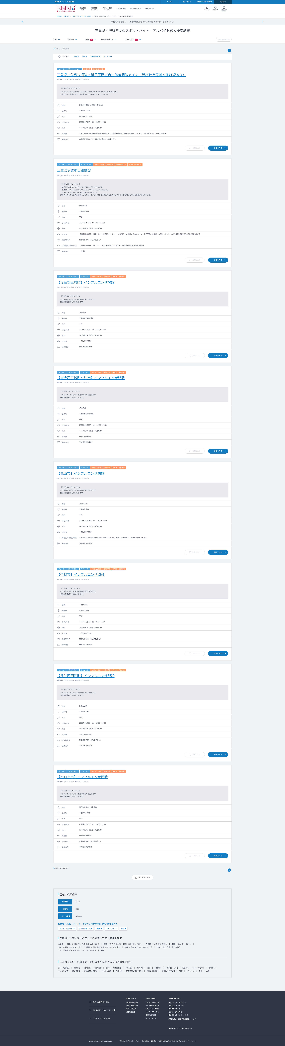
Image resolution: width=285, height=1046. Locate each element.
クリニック (111, 929)
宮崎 (87, 950)
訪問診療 (87, 968)
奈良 (111, 947)
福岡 (66, 950)
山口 (149, 947)
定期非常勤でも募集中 (134, 971)
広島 (132, 947)
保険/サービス (150, 8)
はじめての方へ (135, 8)
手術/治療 (128, 968)
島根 (144, 947)
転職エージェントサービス (178, 1002)
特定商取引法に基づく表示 (166, 1041)
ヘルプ (169, 2)
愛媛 (173, 947)
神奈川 (124, 944)
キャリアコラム (151, 1018)
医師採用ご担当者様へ (204, 2)
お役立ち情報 (121, 8)
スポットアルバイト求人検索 (82, 16)
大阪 (94, 947)
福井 (187, 944)
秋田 (87, 944)
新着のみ (185, 968)
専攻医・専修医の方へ (176, 1012)
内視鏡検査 (117, 968)
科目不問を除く (198, 968)
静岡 (74, 947)
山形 (91, 944)
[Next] (262, 22)
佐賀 (70, 950)
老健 (200, 971)
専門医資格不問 (84, 929)
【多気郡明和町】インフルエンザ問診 (86, 675)
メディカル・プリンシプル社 (179, 1028)
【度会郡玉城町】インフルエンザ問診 (86, 282)
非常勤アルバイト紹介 (176, 1006)
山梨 (155, 944)
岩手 (79, 944)
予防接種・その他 (171, 968)
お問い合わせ (181, 1041)
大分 (82, 950)
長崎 (74, 950)
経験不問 (119, 971)
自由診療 (158, 968)
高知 (177, 947)
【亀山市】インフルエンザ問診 (80, 473)
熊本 (78, 950)
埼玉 (120, 944)
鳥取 (140, 947)
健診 (122, 929)
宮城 (83, 944)
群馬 (138, 944)
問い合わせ (187, 2)
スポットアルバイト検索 (102, 1018)
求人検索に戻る (144, 877)
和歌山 (115, 947)
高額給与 (211, 968)
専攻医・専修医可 (66, 929)
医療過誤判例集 (151, 1015)
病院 (98, 929)
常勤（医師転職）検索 (101, 1002)
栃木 (134, 944)
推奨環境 (153, 1041)
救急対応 (77, 968)
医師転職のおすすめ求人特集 (178, 1015)
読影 (148, 968)
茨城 (129, 944)
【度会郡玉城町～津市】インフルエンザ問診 (91, 377)
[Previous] (22, 22)
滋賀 (106, 947)
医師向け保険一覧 (132, 1006)
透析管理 (98, 968)
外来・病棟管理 (64, 968)
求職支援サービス (175, 999)
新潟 (163, 944)
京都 (98, 947)
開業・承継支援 (131, 1009)
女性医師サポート (175, 1009)
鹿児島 (92, 950)
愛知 (66, 947)
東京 (111, 944)
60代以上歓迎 (107, 971)
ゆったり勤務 (63, 971)
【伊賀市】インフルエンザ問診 (80, 574)
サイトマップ (192, 1041)
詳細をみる (218, 148)
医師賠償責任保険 (132, 1002)
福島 (96, 944)
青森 (75, 944)
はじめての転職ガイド (153, 1002)
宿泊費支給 (76, 971)
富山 (179, 944)
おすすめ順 (108, 56)
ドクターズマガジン (152, 1012)
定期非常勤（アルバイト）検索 (104, 1010)
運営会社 (122, 1041)
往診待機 (140, 968)
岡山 (136, 947)
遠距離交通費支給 (90, 971)
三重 (78, 947)
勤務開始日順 (95, 56)
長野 (159, 944)
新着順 (76, 56)
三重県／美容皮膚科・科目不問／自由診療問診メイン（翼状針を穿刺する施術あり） (121, 74)
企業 (207, 971)
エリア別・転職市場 (152, 1006)
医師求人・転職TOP (63, 16)
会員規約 (146, 1041)
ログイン (223, 2)
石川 (183, 944)
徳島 (168, 947)
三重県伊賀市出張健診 (74, 170)
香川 (164, 947)
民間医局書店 (130, 1012)
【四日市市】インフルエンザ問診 (82, 776)
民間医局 (66, 8)
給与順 (84, 56)
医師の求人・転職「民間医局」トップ (182, 1019)
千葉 (115, 944)
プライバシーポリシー (134, 1041)
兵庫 (102, 947)
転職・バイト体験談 (152, 1009)
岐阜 (70, 947)
